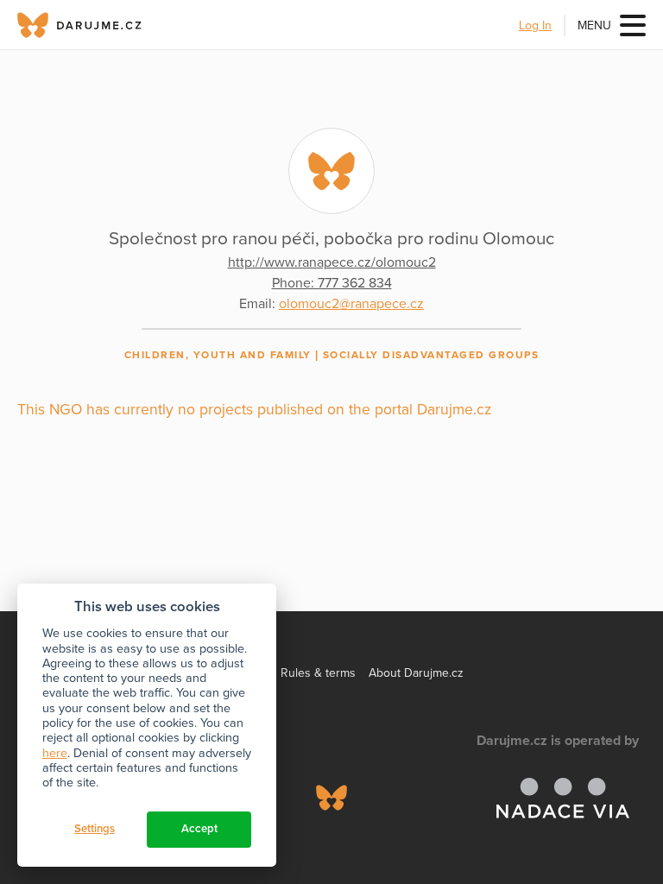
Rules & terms (318, 673)
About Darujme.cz (416, 673)
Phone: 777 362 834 (332, 283)
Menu (594, 25)
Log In (535, 25)
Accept (199, 829)
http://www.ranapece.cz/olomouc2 (332, 262)
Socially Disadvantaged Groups (431, 355)
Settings (94, 829)
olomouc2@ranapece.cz (351, 304)
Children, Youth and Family (218, 355)
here (54, 753)
